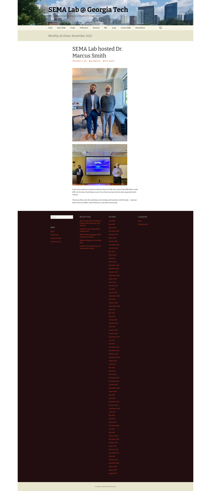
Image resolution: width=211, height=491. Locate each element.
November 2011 (114, 453)
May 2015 (112, 395)
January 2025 (113, 241)
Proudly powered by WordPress (105, 486)
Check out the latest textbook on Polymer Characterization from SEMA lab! (90, 223)
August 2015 (113, 391)
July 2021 (112, 289)
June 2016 (112, 364)
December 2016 (114, 347)
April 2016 (112, 371)
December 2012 (114, 439)
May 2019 (112, 313)
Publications (84, 28)
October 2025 (113, 234)
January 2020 (113, 303)
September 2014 (114, 408)
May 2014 (112, 415)
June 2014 (112, 412)
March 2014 (112, 422)
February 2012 (113, 449)
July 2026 (112, 221)
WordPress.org (56, 242)
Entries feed (55, 235)
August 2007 (113, 473)
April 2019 (112, 316)
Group (114, 28)
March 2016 (112, 374)
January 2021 (113, 292)
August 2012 (113, 446)
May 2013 (112, 432)
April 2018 (112, 327)
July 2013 (112, 429)
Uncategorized (95, 61)
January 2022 (113, 286)
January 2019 (113, 320)
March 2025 (112, 238)
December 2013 (114, 426)
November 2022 (114, 269)
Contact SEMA (126, 28)
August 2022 (113, 279)
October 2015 (113, 385)
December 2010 (114, 463)
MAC (105, 28)
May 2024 (112, 251)
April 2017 (112, 344)
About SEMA (61, 28)
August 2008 (113, 470)
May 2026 (112, 224)
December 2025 (114, 231)
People (72, 28)
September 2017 (114, 337)
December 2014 (114, 402)
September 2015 (114, 388)
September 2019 (114, 306)
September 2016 (114, 357)
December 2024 (114, 245)
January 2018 (113, 330)
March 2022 (112, 282)
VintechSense (140, 28)
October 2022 (113, 272)
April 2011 (112, 456)
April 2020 (112, 299)
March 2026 (112, 228)
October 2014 (113, 405)
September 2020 (114, 296)
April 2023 (112, 258)
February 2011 (113, 460)
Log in (52, 231)
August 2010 (113, 466)
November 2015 (114, 381)
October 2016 (113, 354)
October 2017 (113, 333)
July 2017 (112, 340)
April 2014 (112, 419)
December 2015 (114, 378)
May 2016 (112, 367)
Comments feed (56, 238)
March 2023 (112, 262)
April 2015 (112, 398)
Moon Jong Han (109, 61)
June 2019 (112, 309)
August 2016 (113, 361)
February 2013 (113, 436)
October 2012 (113, 443)
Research (96, 28)
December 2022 (114, 265)
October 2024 (113, 248)
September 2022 (114, 275)
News (140, 221)
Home (50, 28)
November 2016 (114, 350)
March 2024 (112, 255)
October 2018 (113, 323)
